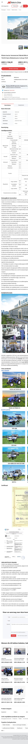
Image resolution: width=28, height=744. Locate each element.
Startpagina (3, 9)
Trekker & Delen (14, 9)
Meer (2, 730)
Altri (27, 712)
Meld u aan (4, 99)
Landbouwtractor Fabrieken (8, 728)
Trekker (20, 9)
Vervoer (8, 9)
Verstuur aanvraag (13, 68)
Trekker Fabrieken (6, 724)
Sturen (13, 635)
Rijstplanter (3, 712)
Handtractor (19, 728)
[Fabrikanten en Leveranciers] (14, 2)
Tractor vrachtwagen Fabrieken (19, 724)
